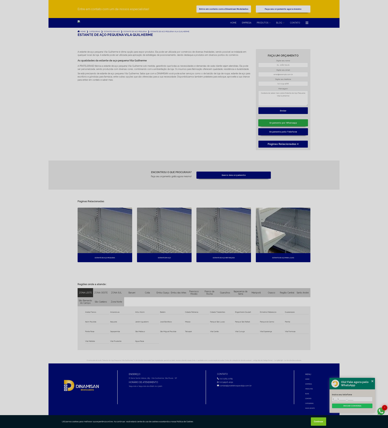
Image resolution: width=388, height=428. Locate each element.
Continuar (318, 421)
